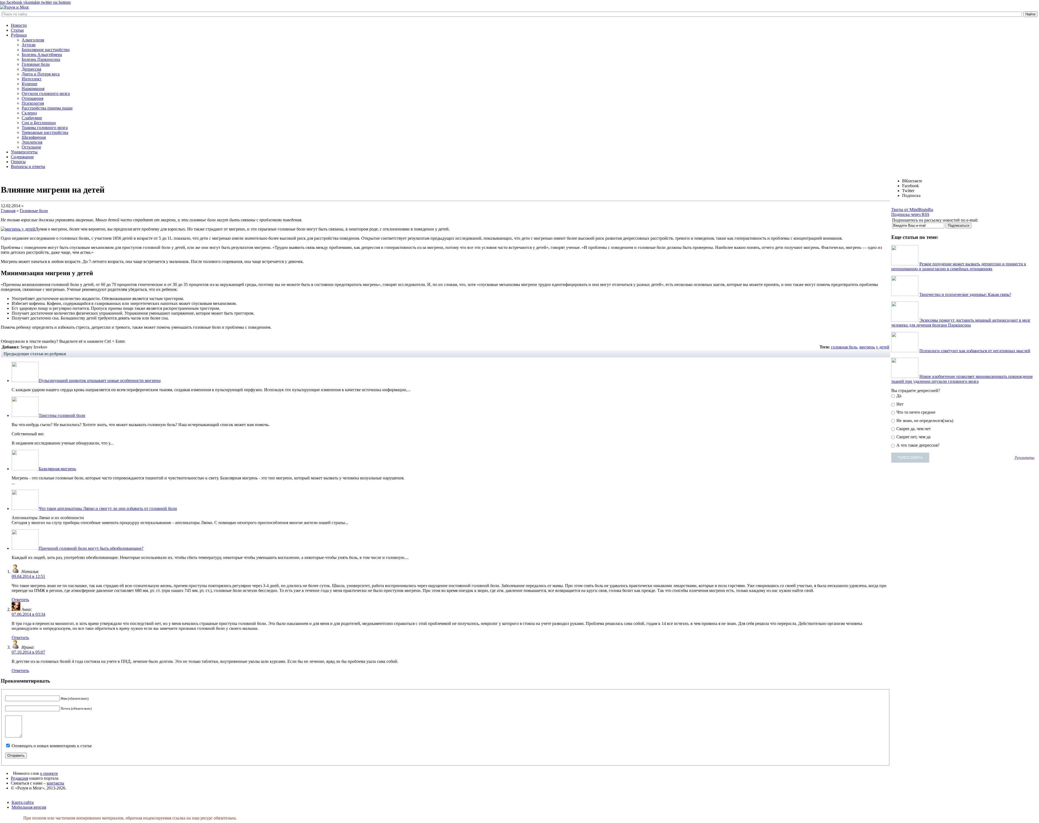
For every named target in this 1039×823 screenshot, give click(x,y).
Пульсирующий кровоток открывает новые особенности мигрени (100, 380)
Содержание (22, 156)
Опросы (18, 161)
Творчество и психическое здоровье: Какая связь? (965, 294)
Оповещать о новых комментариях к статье (52, 745)
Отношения (32, 98)
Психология (33, 103)
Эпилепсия (32, 142)
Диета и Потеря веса (41, 74)
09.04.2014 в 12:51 (28, 576)
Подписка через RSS (910, 214)
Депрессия (31, 69)
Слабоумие (32, 118)
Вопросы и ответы (28, 166)
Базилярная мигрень (57, 468)
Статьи (17, 30)
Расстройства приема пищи (47, 108)
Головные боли (36, 64)
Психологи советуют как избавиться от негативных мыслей (974, 350)
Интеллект (31, 79)
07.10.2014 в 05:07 (28, 652)
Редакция (19, 778)
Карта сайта (23, 802)
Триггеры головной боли (62, 415)
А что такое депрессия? (917, 445)
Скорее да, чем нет (913, 428)
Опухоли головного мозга (46, 93)
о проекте (49, 773)
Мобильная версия (29, 807)
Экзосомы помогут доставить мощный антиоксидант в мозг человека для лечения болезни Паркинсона (961, 322)
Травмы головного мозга (45, 127)
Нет (899, 404)
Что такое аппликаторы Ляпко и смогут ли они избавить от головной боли (108, 508)
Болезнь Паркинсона (41, 59)
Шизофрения (34, 137)
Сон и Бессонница (39, 122)
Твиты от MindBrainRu (912, 209)
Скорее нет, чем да (913, 436)
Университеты (24, 152)
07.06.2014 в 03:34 (28, 614)
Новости (19, 25)
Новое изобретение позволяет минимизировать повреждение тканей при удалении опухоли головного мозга (962, 379)
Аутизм (28, 44)
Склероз (29, 113)
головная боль (844, 347)
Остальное (31, 147)
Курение (29, 83)
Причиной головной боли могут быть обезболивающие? (91, 548)
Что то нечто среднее (915, 412)
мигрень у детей (874, 347)
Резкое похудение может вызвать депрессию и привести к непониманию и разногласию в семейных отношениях (958, 266)
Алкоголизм (33, 40)
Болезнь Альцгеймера (42, 54)
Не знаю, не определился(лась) (924, 420)
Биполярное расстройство (46, 49)
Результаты (1024, 457)
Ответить (20, 599)
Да (898, 395)
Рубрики (19, 35)
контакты (55, 783)
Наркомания (33, 88)
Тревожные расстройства (45, 132)
